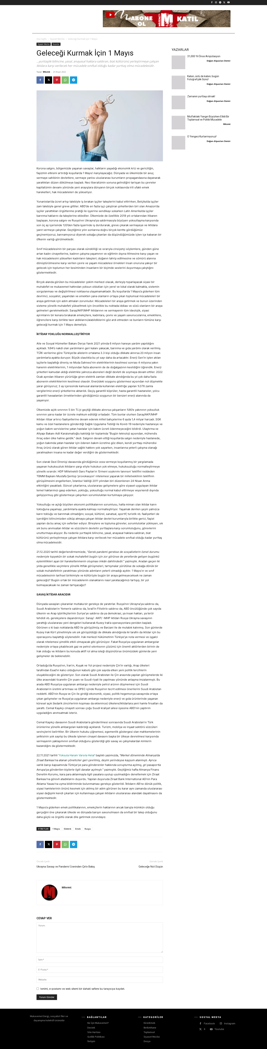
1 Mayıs (56, 828)
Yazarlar (56, 44)
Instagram (229, 1023)
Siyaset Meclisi (57, 38)
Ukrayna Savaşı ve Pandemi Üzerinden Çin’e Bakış (66, 868)
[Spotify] (220, 3)
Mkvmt (46, 71)
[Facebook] (212, 3)
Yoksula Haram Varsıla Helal (76, 755)
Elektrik (67, 828)
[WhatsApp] (65, 80)
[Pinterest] (56, 80)
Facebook (209, 1023)
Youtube (219, 1029)
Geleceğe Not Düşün (151, 866)
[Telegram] (73, 80)
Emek (78, 828)
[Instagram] (216, 3)
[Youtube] (228, 3)
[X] (224, 3)
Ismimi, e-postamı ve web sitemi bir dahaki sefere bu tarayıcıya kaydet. (82, 988)
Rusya (88, 828)
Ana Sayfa (41, 38)
